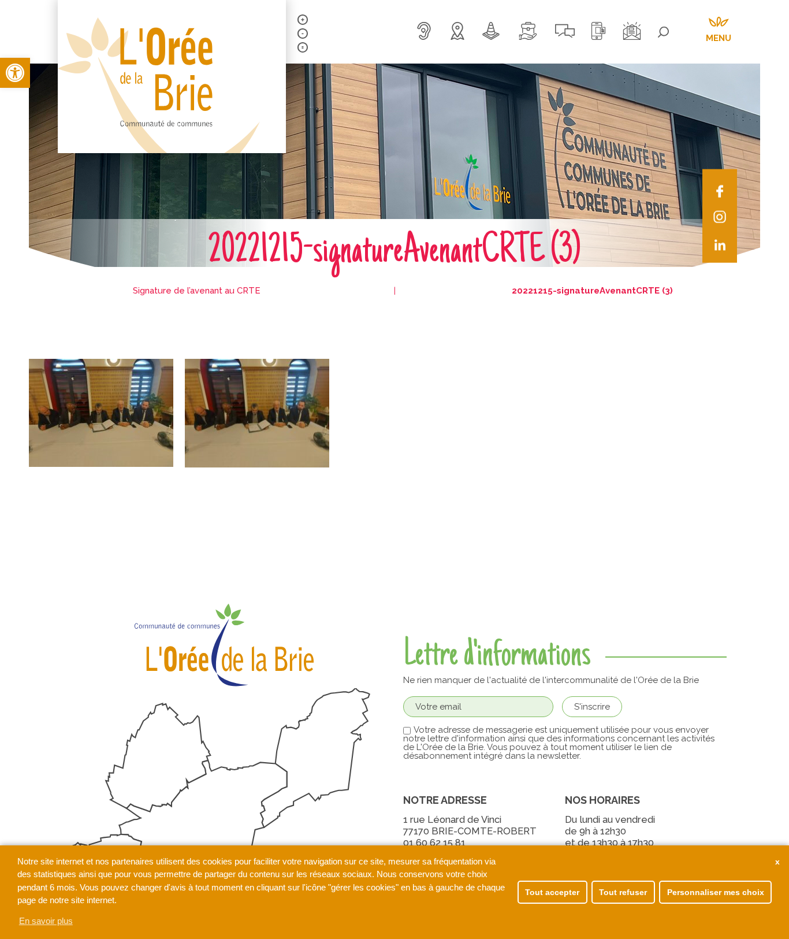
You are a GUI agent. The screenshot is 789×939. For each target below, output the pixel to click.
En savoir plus (46, 921)
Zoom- (302, 33)
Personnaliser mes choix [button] (715, 892)
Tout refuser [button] (623, 892)
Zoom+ (302, 19)
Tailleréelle (302, 47)
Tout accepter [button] (552, 892)
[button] (15, 73)
